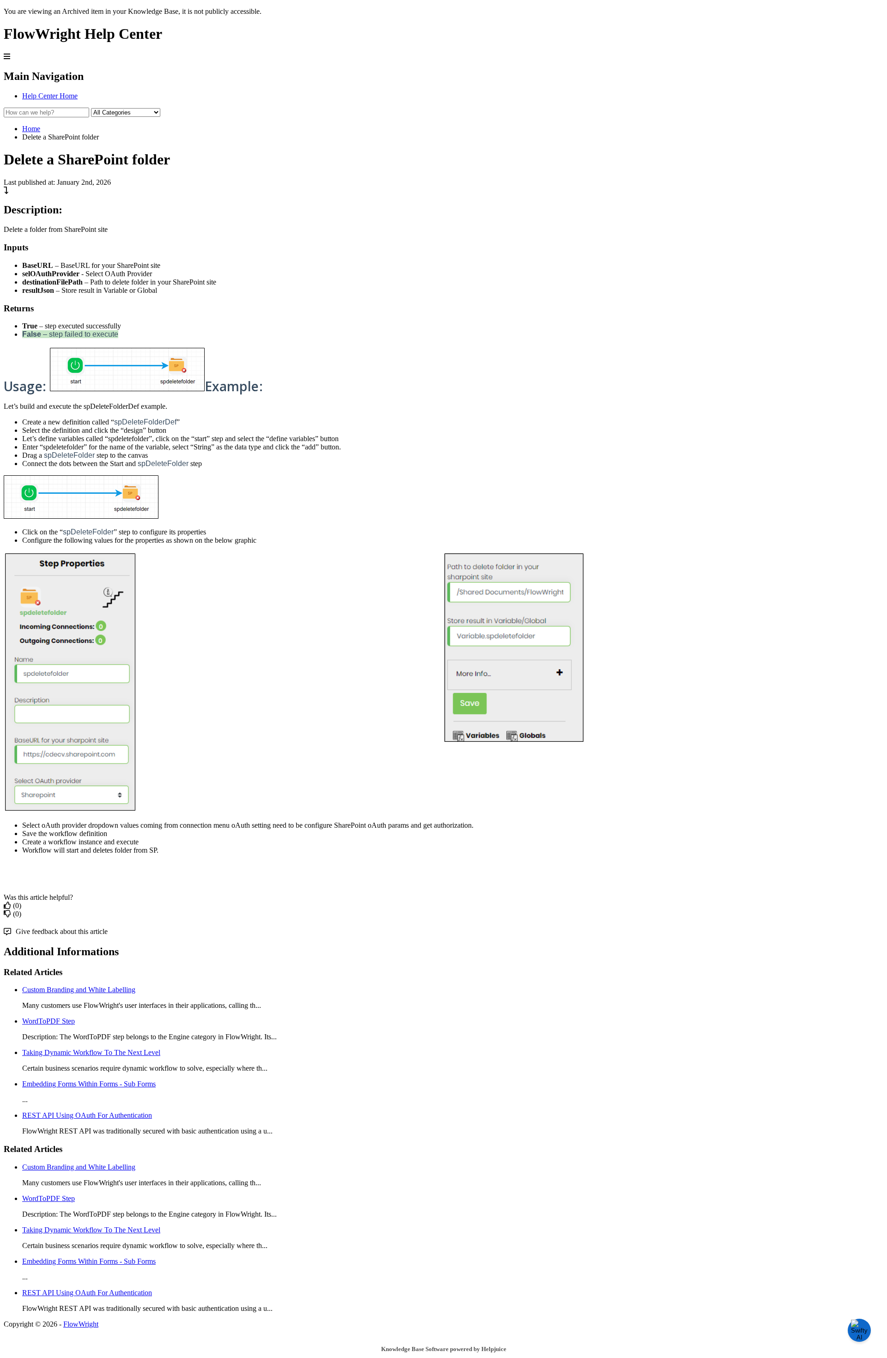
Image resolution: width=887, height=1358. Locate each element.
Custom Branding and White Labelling (78, 990)
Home (31, 129)
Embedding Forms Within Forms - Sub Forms (89, 1084)
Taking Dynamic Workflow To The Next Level (91, 1052)
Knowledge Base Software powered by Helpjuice (443, 1349)
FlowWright (80, 1324)
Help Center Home (50, 96)
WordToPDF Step (48, 1021)
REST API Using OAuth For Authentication (87, 1115)
